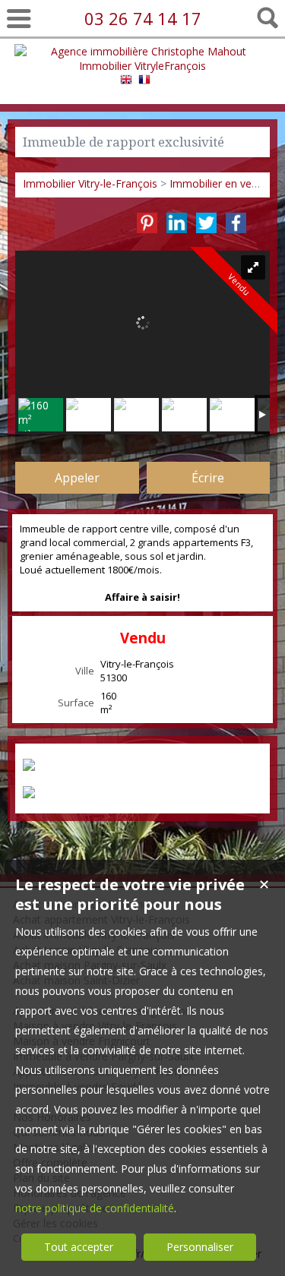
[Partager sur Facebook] (236, 223)
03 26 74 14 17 (142, 18)
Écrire (208, 477)
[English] (126, 81)
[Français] (144, 81)
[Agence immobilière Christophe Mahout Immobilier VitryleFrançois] (142, 65)
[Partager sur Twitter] (206, 223)
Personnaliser (199, 1247)
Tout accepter (78, 1247)
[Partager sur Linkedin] (176, 223)
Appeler (77, 477)
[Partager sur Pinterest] (147, 223)
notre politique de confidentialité (94, 1208)
